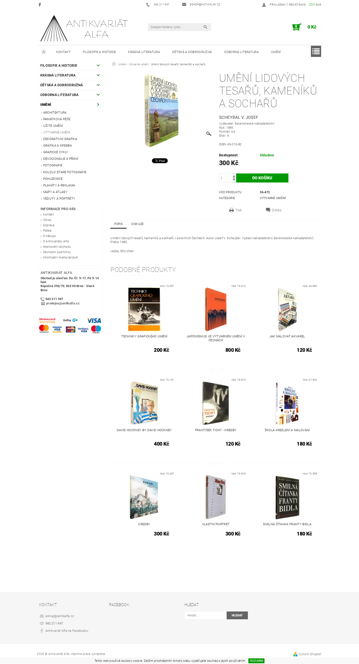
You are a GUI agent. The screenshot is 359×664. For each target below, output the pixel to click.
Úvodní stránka (44, 52)
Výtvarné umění (56, 132)
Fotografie (52, 165)
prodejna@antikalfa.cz (63, 303)
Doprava (48, 225)
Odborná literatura (241, 52)
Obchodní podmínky (57, 252)
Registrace (297, 4)
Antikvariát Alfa (56, 273)
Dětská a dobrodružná (192, 52)
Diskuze (137, 224)
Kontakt (63, 52)
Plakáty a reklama (59, 185)
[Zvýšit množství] (234, 175)
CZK (312, 4)
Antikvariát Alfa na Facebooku (66, 630)
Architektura (55, 112)
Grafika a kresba (57, 145)
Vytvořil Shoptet (309, 654)
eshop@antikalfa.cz (59, 616)
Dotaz (277, 210)
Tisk (238, 210)
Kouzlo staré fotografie (64, 172)
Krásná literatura (144, 52)
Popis (118, 224)
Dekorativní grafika (60, 139)
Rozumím (256, 661)
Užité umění (53, 126)
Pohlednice (53, 179)
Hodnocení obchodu (57, 246)
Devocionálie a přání (60, 159)
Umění (276, 52)
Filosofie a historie (99, 52)
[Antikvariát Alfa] (84, 28)
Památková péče (56, 119)
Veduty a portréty (59, 198)
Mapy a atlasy (55, 192)
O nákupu (49, 236)
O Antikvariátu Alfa (56, 241)
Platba (47, 230)
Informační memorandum (60, 257)
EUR (318, 4)
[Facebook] (40, 4)
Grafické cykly (55, 152)
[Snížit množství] (234, 180)
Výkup (47, 220)
